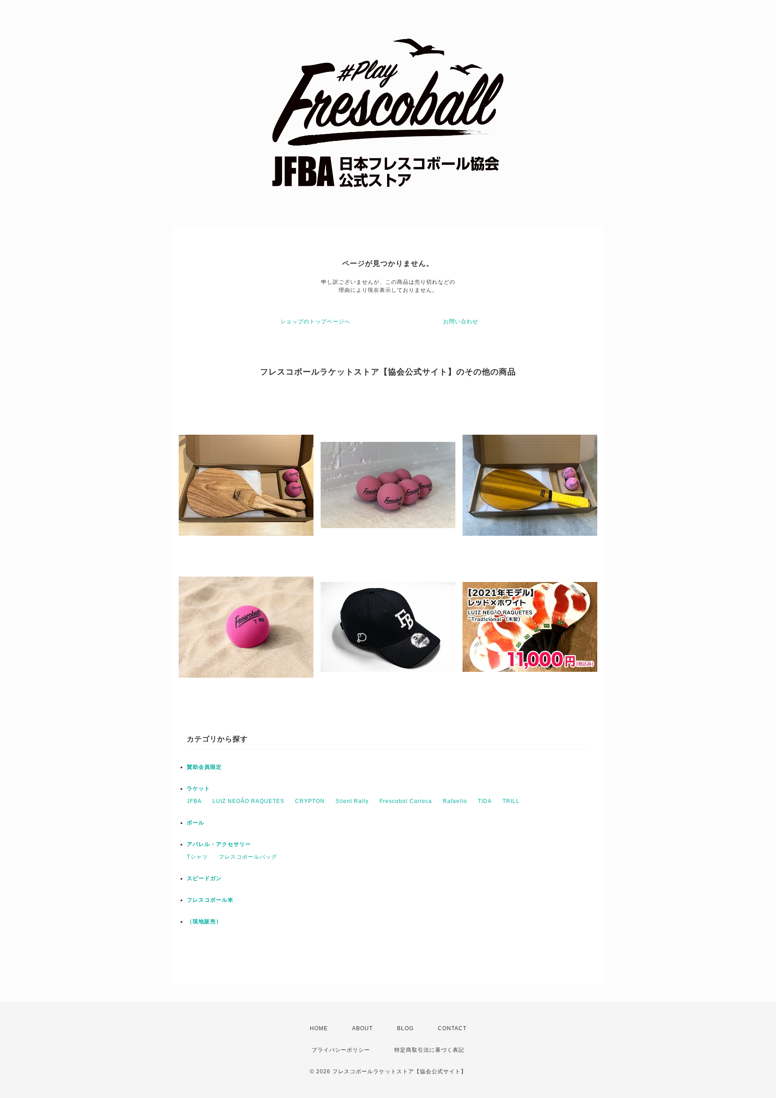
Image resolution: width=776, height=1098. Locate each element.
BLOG (405, 1028)
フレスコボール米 (210, 900)
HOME (319, 1028)
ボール (195, 823)
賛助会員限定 (204, 767)
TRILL (511, 801)
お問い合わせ (460, 321)
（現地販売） (204, 921)
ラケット (198, 788)
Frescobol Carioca (405, 801)
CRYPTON (310, 801)
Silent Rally (352, 801)
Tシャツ (197, 857)
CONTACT (452, 1028)
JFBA (194, 801)
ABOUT (362, 1028)
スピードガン (204, 878)
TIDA (485, 801)
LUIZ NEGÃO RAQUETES (248, 801)
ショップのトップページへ (315, 321)
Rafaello (455, 801)
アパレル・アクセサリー (219, 844)
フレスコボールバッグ (248, 857)
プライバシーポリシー (341, 1050)
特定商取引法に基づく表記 (429, 1050)
